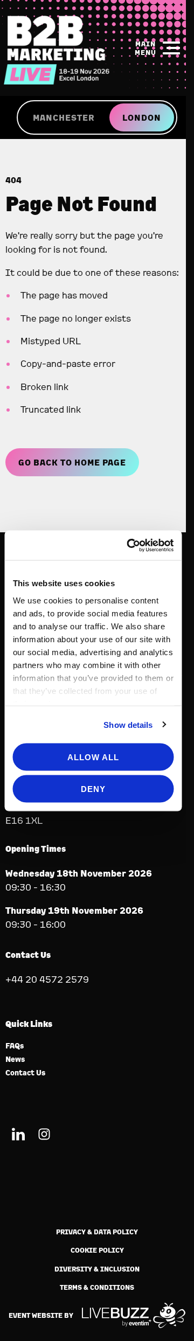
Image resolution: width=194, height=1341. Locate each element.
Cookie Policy (97, 1250)
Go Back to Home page (72, 462)
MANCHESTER (63, 117)
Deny (93, 788)
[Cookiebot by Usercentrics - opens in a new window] (130, 545)
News (15, 1059)
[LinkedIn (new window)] (18, 1136)
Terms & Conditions (97, 1287)
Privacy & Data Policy (97, 1232)
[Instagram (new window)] (44, 1136)
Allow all (93, 757)
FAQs (14, 1046)
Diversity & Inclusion (97, 1269)
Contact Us (25, 1073)
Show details (128, 724)
